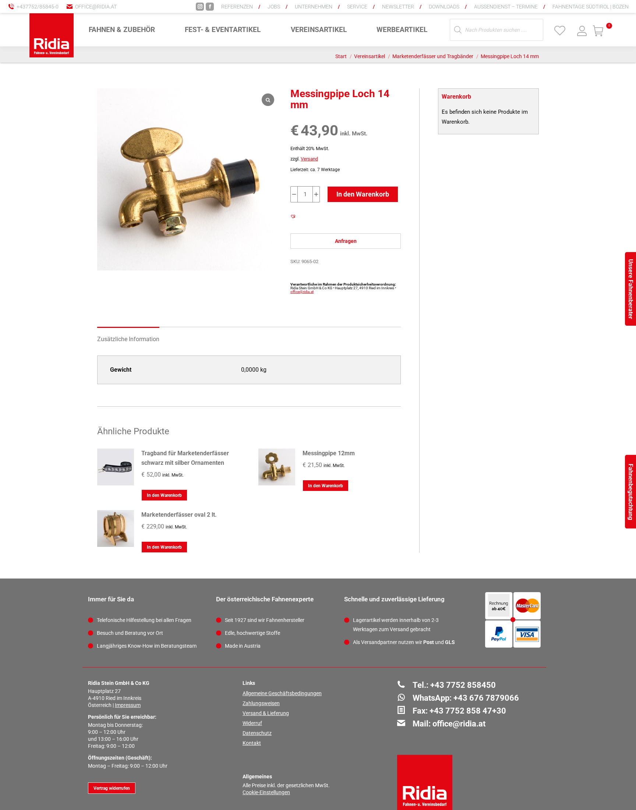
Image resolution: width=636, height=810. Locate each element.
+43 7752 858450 (463, 685)
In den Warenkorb (362, 194)
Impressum (128, 705)
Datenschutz (257, 733)
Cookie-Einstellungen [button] (266, 792)
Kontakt (252, 743)
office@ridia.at (96, 7)
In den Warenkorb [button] (164, 495)
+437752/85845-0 (38, 7)
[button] (509, 11)
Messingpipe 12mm (329, 453)
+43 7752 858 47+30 (468, 710)
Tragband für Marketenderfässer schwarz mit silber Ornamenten (185, 458)
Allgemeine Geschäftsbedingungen (282, 693)
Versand (309, 159)
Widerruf (252, 723)
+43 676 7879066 (486, 698)
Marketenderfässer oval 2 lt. (179, 514)
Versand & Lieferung (266, 713)
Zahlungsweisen (261, 703)
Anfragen (346, 241)
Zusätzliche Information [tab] (128, 339)
